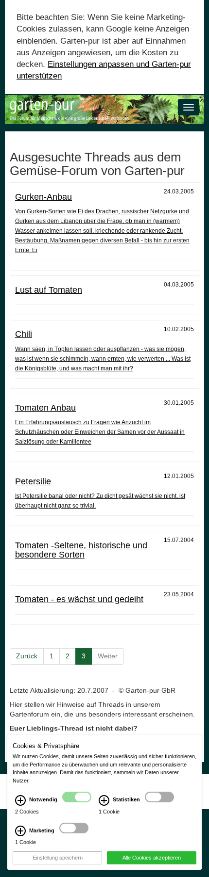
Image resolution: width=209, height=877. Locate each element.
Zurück (26, 656)
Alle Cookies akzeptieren (151, 858)
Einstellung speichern (58, 858)
